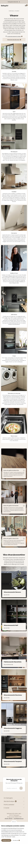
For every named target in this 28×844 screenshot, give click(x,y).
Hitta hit (14, 821)
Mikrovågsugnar (14, 151)
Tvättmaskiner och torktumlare (14, 393)
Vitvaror (17, 10)
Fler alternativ (15, 840)
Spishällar (14, 71)
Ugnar (14, 111)
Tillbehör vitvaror (14, 436)
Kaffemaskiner (14, 314)
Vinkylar (14, 356)
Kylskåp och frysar (14, 273)
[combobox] (14, 788)
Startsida (11, 10)
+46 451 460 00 (8, 818)
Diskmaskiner (14, 233)
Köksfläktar (14, 191)
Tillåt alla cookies (6, 840)
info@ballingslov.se (18, 818)
